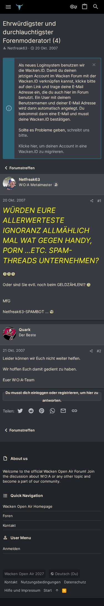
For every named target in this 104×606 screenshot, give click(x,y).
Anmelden (11, 548)
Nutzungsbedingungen (41, 582)
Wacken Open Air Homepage (27, 506)
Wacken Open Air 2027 (24, 573)
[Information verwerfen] (93, 65)
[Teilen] (91, 200)
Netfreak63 (17, 48)
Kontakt (9, 525)
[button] (8, 7)
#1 (99, 201)
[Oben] (57, 590)
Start (48, 590)
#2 (99, 351)
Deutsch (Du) (66, 573)
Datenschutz (75, 582)
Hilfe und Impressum (22, 590)
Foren (8, 516)
